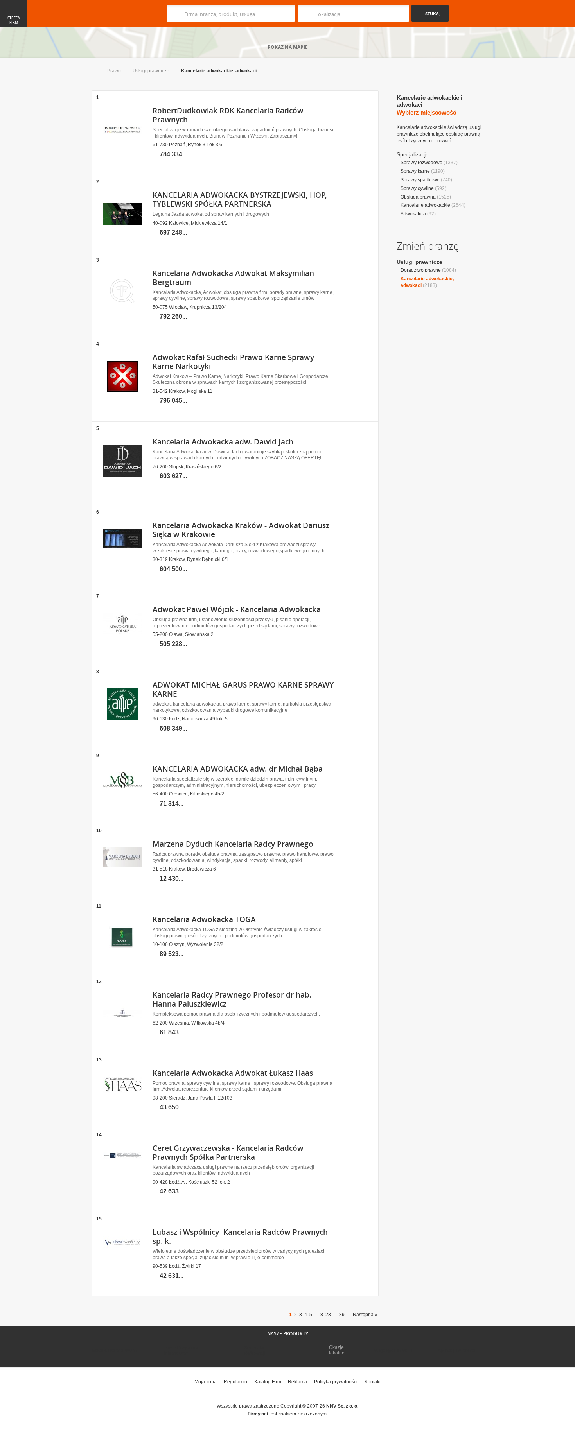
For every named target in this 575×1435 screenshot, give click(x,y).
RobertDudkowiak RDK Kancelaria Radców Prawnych (228, 115)
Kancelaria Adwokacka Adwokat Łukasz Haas (233, 1073)
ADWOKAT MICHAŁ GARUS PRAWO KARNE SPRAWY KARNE (243, 689)
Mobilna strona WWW (115, 1350)
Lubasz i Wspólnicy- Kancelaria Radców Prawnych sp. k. (240, 1236)
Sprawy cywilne (417, 188)
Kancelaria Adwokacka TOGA (204, 919)
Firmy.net (115, 13)
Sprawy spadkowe (420, 180)
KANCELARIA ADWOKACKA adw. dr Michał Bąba (238, 769)
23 (328, 1314)
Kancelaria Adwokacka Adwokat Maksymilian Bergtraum (233, 277)
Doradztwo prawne (421, 270)
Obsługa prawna (418, 197)
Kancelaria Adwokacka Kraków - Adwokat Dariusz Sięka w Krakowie (241, 529)
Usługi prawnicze (151, 70)
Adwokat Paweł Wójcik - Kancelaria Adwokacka (237, 609)
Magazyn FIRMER (393, 1350)
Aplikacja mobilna (457, 1350)
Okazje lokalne (337, 1350)
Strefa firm (13, 20)
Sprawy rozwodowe (421, 162)
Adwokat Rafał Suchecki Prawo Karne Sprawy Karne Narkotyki (233, 361)
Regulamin (235, 1382)
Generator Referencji (255, 1350)
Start (93, 71)
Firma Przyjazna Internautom (181, 1350)
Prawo (114, 70)
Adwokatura (413, 214)
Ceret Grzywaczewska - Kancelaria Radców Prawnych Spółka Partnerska (228, 1152)
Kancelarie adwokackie (425, 205)
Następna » (365, 1314)
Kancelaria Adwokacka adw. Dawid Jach (223, 442)
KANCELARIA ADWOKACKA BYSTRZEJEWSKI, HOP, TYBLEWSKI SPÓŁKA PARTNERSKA (240, 199)
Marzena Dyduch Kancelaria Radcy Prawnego (233, 844)
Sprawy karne (415, 171)
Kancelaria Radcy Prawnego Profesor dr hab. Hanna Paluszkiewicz (232, 999)
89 (342, 1314)
